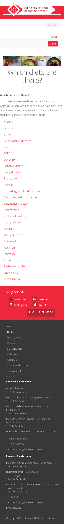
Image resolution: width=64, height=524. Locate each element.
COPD (7, 153)
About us (12, 359)
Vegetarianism (12, 279)
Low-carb (9, 228)
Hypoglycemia (11, 210)
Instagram (20, 305)
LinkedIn (43, 299)
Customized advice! (17, 365)
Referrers (12, 354)
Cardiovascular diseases (17, 140)
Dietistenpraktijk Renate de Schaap (37, 518)
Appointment (14, 371)
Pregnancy (9, 254)
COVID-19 (9, 159)
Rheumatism (11, 260)
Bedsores (9, 128)
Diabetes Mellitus (13, 166)
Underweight (11, 272)
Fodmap (8, 184)
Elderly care (10, 178)
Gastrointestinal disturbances (20, 197)
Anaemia (9, 122)
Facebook (20, 299)
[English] (56, 36)
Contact (11, 376)
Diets (10, 332)
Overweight (10, 241)
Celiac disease (12, 147)
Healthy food (14, 337)
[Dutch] (52, 36)
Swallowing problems (16, 266)
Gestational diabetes (16, 203)
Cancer (8, 134)
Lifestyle (11, 343)
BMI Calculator (14, 348)
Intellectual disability (15, 216)
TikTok (42, 305)
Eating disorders (13, 172)
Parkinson (9, 247)
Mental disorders (13, 235)
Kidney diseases (13, 222)
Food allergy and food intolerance (23, 191)
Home (10, 326)
